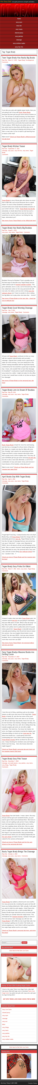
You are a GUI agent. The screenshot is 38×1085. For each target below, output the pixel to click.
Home (19, 19)
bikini (18, 569)
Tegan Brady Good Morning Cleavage (17, 308)
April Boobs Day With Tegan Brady (16, 476)
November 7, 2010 (13, 761)
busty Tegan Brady (24, 112)
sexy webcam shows (25, 551)
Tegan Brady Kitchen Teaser (13, 146)
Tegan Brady (21, 60)
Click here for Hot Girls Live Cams (19, 950)
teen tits (14, 620)
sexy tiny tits (19, 47)
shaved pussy (19, 33)
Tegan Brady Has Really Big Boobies (17, 228)
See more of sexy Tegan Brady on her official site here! (19, 220)
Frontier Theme (32, 1083)
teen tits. (18, 539)
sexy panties (19, 36)
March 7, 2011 (12, 569)
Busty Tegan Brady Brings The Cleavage (18, 851)
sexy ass (19, 26)
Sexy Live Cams (7, 1009)
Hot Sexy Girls (5, 1)
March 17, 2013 (12, 60)
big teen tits (32, 457)
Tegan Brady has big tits (27, 209)
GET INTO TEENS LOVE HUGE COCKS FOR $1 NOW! (19, 999)
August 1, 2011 (12, 230)
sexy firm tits (18, 150)
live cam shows (6, 836)
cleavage (19, 40)
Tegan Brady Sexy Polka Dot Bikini (16, 566)
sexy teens (19, 29)
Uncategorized (30, 60)
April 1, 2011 (11, 479)
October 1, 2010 (12, 854)
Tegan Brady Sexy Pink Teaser (14, 758)
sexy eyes (19, 22)
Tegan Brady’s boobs (8, 739)
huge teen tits (27, 733)
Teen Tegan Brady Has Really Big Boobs (18, 58)
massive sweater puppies (23, 284)
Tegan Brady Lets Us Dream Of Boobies (18, 390)
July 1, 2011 (11, 310)
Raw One (4, 60)
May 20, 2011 (12, 392)
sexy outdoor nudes (19, 43)
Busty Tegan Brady (8, 445)
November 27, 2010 (13, 656)
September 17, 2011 (13, 148)
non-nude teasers (13, 763)
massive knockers (17, 916)
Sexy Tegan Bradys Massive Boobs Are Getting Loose (18, 653)
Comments (5, 62)
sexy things (5, 765)
